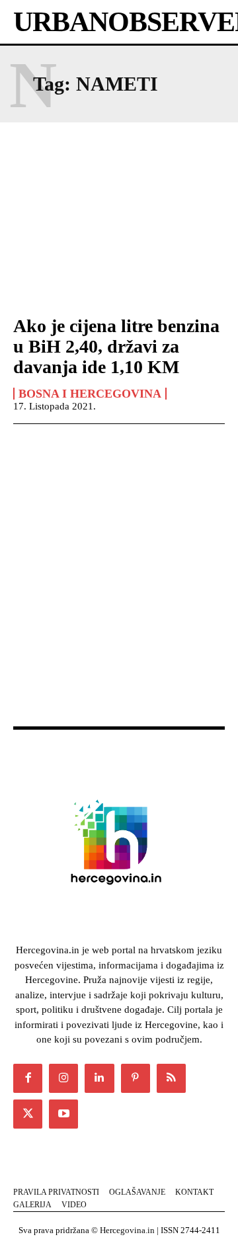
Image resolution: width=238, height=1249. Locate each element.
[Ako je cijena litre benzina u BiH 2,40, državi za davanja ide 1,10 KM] (119, 239)
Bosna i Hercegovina (90, 394)
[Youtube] (63, 1114)
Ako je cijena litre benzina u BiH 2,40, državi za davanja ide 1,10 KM (116, 346)
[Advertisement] (119, 589)
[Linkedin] (99, 1078)
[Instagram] (63, 1078)
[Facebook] (27, 1078)
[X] (27, 1114)
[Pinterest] (135, 1078)
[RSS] (171, 1078)
